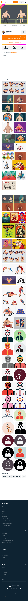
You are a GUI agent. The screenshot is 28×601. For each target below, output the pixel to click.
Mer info (4, 55)
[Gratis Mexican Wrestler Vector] (19, 177)
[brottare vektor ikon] (19, 461)
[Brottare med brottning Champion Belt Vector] (8, 107)
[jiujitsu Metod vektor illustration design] (19, 204)
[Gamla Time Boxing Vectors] (9, 245)
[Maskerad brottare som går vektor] (7, 203)
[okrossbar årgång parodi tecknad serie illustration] (8, 309)
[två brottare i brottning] (8, 376)
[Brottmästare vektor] (8, 99)
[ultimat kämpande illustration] (19, 125)
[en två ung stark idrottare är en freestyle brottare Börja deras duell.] (8, 364)
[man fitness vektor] (8, 144)
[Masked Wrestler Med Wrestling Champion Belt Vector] (8, 125)
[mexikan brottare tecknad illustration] (8, 214)
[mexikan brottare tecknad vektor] (13, 87)
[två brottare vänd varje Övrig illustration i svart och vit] (6, 397)
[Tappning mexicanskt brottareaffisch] (7, 325)
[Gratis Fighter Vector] (7, 186)
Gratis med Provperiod (14, 37)
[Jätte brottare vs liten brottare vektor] (8, 116)
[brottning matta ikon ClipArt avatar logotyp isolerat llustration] (7, 447)
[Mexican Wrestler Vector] (6, 296)
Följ (23, 32)
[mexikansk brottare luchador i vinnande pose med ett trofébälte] (7, 235)
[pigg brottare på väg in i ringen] (8, 157)
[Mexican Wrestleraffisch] (18, 285)
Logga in (21, 2)
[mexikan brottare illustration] (7, 177)
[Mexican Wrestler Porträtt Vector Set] (8, 195)
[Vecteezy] (2, 2)
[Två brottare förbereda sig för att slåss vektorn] (8, 167)
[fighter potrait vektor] (8, 134)
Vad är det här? (14, 52)
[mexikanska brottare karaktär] (14, 296)
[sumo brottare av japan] (19, 448)
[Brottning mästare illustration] (9, 225)
